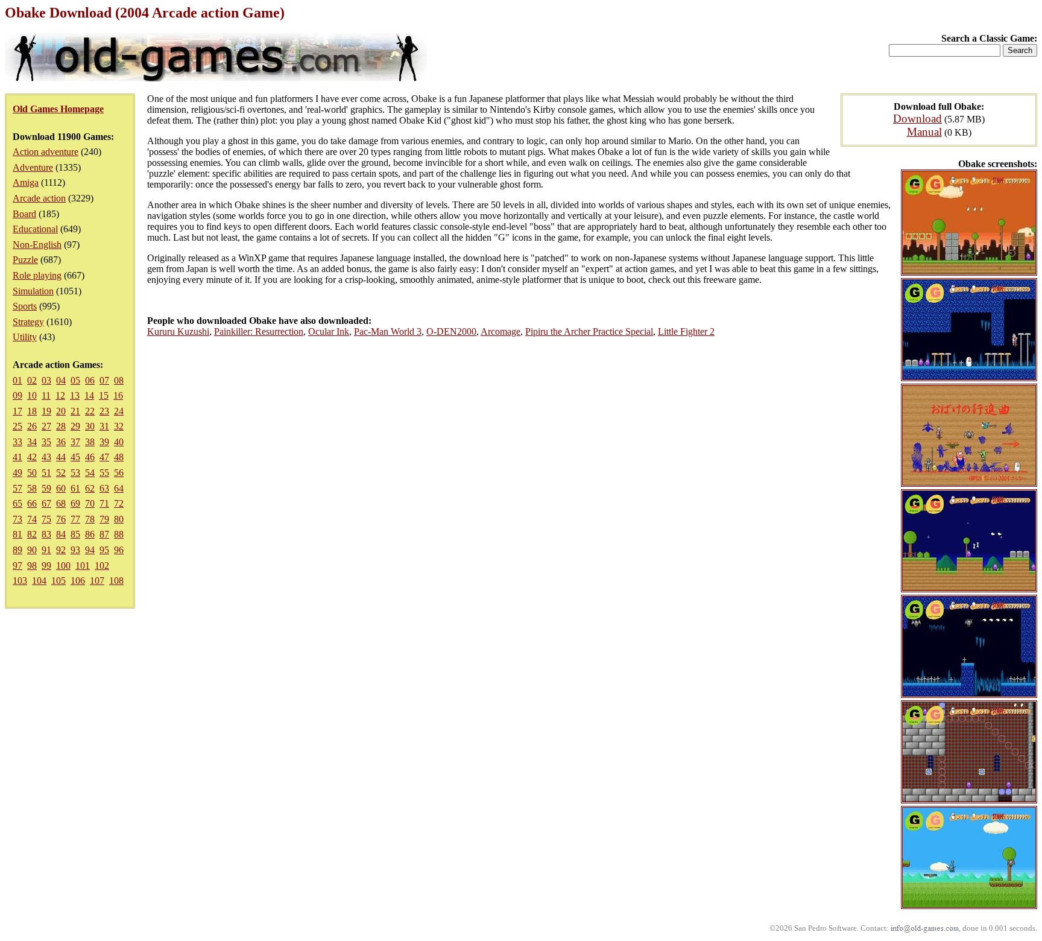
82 (32, 534)
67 (46, 503)
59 (46, 488)
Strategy (28, 322)
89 (17, 550)
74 (32, 519)
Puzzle (25, 260)
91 (46, 550)
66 (32, 503)
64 (119, 488)
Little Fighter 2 (686, 331)
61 (75, 488)
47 (104, 457)
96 (119, 550)
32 (119, 426)
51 (46, 472)
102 (102, 565)
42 (32, 457)
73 (17, 519)
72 (119, 503)
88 (119, 534)
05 (75, 380)
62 (90, 488)
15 (104, 395)
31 (104, 426)
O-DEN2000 (451, 331)
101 (82, 565)
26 (32, 426)
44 (61, 457)
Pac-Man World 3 (388, 331)
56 (119, 472)
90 (32, 550)
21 (75, 411)
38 (90, 442)
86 (90, 534)
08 (119, 380)
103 (20, 580)
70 (90, 503)
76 (61, 519)
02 (32, 380)
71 (104, 503)
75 (46, 519)
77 (75, 519)
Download (917, 118)
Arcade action (39, 198)
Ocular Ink (328, 331)
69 (75, 503)
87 (104, 534)
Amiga (26, 182)
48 (119, 457)
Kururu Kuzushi (178, 331)
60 (61, 488)
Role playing (37, 275)
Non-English (37, 244)
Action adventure (45, 152)
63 (104, 488)
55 (104, 472)
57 (17, 488)
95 (104, 550)
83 (46, 534)
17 (17, 411)
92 (61, 550)
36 (61, 442)
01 (17, 380)
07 (104, 380)
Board (24, 214)
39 (104, 442)
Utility (25, 337)
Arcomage (500, 331)
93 (75, 550)
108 (116, 580)
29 (75, 426)
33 (17, 442)
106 (78, 580)
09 (17, 395)
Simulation (33, 291)
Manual (924, 131)
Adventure (33, 167)
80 (119, 519)
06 (90, 380)
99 (46, 565)
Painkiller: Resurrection (258, 331)
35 (46, 442)
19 (46, 411)
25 (17, 426)
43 (46, 457)
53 (75, 472)
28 (61, 426)
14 (89, 395)
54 (90, 472)
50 (32, 472)
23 (104, 411)
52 (61, 472)
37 (75, 442)
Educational (35, 229)
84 (61, 534)
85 (75, 534)
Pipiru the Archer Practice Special (589, 331)
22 (90, 411)
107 (97, 580)
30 (90, 426)
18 (32, 411)
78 (90, 519)
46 (90, 457)
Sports (25, 306)
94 (90, 550)
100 (63, 565)
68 (61, 503)
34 (32, 442)
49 (17, 472)
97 (17, 565)
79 (104, 519)
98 (32, 565)
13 (75, 395)
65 (17, 503)
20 (61, 411)
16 (118, 395)
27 (46, 426)
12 (60, 395)
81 (17, 534)
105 (58, 580)
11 (46, 395)
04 (61, 380)
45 (75, 457)
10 (32, 395)
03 (46, 380)
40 (119, 442)
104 (39, 580)
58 (32, 488)
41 (17, 457)
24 (119, 411)
